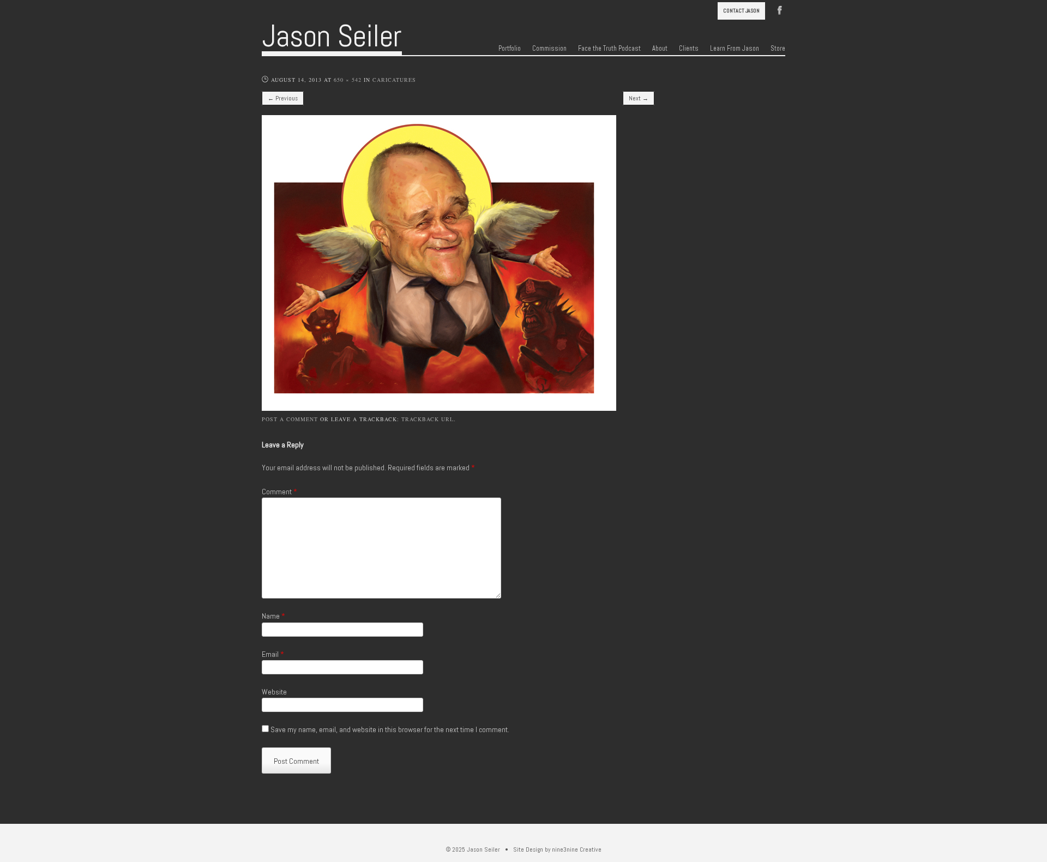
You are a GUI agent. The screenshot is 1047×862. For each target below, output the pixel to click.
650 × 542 (348, 79)
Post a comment (290, 419)
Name (273, 616)
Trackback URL (427, 419)
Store (778, 48)
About (659, 48)
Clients (689, 48)
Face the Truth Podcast (609, 48)
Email (273, 654)
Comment (279, 491)
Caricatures (394, 79)
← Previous (283, 98)
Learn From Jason (734, 48)
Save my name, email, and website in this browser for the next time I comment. (389, 729)
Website (274, 692)
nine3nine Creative (576, 849)
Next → (638, 98)
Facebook (779, 9)
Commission (549, 48)
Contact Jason (741, 10)
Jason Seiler (332, 36)
